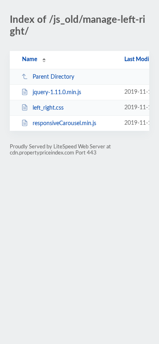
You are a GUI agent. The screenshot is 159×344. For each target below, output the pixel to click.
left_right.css (48, 108)
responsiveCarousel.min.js (64, 123)
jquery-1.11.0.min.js (57, 92)
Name (29, 59)
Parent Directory (53, 77)
